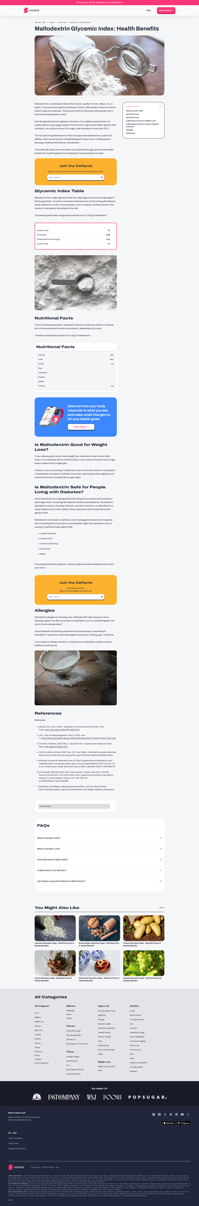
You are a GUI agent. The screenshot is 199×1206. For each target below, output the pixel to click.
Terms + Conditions (15, 1138)
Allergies (129, 130)
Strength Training (72, 1057)
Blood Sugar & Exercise (75, 1069)
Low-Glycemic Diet (137, 1019)
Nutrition (38, 1039)
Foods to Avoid (135, 1050)
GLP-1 (37, 1013)
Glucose (38, 1043)
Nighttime (101, 1015)
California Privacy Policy (17, 1148)
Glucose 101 (70, 1039)
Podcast (38, 1034)
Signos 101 (39, 1030)
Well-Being (70, 1011)
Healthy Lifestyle (104, 1032)
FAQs (100, 1041)
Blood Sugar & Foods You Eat (77, 1044)
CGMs (100, 1054)
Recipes (38, 1026)
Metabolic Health (104, 1024)
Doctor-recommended (106, 1050)
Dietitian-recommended (138, 1063)
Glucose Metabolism (73, 1035)
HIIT (68, 1065)
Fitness (37, 1047)
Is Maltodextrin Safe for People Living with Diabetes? (142, 125)
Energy (69, 1018)
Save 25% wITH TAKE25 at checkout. (100, 3)
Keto (131, 1024)
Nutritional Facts (132, 114)
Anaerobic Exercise (73, 1074)
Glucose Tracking (104, 1037)
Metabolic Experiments (106, 1028)
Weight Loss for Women (106, 1066)
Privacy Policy (13, 1143)
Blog (149, 10)
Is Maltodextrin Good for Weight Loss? (141, 121)
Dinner (132, 1058)
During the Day (103, 1045)
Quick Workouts (72, 1061)
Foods (37, 1055)
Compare (38, 1059)
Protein (132, 1011)
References (130, 133)
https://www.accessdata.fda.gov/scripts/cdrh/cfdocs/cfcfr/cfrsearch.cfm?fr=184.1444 (79, 738)
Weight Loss (39, 1022)
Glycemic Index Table (134, 111)
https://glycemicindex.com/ (55, 747)
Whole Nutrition (135, 1015)
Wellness (38, 1017)
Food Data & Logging (138, 1041)
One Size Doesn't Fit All (106, 1011)
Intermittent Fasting (137, 1032)
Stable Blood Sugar (73, 1031)
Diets (132, 1054)
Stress (68, 1014)
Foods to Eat (134, 1045)
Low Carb (133, 1028)
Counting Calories (136, 1067)
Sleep (100, 1070)
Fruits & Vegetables (137, 1037)
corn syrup (56, 125)
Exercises (38, 1051)
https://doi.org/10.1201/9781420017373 (62, 730)
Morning (101, 1019)
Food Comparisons (41, 1063)
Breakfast (133, 1071)
